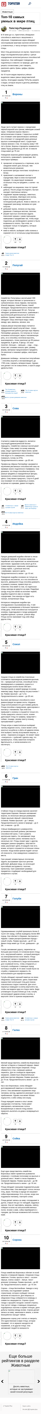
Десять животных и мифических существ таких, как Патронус (31, 506)
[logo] (10, 4)
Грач (15, 777)
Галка (16, 1029)
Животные (7, 11)
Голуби (17, 898)
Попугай (18, 265)
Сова (16, 408)
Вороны (17, 94)
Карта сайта (26, 1406)
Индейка (18, 523)
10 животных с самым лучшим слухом (11, 506)
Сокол (16, 644)
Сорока (17, 1239)
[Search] (29, 4)
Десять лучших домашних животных (16, 397)
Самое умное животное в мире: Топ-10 (12, 254)
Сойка (16, 1138)
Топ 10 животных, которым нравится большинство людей (11, 391)
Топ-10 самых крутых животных (31, 391)
